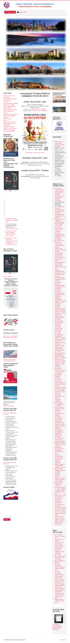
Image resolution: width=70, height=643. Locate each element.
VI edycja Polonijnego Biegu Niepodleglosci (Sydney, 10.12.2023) (60, 310)
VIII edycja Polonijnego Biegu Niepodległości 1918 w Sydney (60, 215)
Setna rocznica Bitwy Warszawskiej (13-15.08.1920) (60, 557)
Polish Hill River (7, 119)
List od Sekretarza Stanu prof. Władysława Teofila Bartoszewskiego (60, 209)
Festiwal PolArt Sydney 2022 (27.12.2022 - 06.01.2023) (58, 331)
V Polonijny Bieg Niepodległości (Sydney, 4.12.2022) (60, 336)
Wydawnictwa (10, 406)
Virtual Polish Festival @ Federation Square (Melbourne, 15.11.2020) (59, 551)
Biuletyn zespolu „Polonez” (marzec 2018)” (59, 600)
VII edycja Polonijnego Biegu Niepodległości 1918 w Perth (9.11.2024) (60, 272)
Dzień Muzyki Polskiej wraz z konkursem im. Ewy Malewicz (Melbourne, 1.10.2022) (60, 382)
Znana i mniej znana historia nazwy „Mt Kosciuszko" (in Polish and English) (60, 581)
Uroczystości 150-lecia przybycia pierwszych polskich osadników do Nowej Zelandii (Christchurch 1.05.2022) (60, 441)
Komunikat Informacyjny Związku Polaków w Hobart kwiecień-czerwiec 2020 (60, 575)
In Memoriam (6, 125)
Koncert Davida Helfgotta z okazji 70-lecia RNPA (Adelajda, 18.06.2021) (60, 472)
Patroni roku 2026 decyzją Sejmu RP (9, 413)
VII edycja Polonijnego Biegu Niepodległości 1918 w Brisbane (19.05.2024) (60, 287)
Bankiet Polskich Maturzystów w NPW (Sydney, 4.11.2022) (60, 360)
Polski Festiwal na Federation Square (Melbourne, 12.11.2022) (59, 409)
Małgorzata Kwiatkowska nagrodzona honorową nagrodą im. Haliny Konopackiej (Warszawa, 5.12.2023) (60, 302)
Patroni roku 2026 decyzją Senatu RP (9, 463)
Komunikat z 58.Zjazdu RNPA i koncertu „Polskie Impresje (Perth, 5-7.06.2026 (59, 191)
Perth (12, 228)
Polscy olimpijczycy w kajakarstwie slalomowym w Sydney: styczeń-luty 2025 (60, 265)
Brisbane (8, 228)
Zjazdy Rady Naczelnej (9, 123)
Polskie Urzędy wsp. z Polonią (9, 111)
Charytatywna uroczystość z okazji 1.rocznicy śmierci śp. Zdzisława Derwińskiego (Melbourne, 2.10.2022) (60, 373)
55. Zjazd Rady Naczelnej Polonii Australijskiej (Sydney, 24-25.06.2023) (59, 324)
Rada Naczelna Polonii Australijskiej (9, 96)
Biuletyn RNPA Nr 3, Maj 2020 (60, 561)
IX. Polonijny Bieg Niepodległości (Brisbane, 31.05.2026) (59, 198)
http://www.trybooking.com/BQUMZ (37, 109)
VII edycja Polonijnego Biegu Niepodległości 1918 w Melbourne (60, 294)
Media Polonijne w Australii (10, 122)
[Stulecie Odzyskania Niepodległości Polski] (10, 376)
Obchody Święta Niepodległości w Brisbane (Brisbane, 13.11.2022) (60, 349)
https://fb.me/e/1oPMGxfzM (40, 110)
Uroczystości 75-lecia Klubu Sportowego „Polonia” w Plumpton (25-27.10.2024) (11, 233)
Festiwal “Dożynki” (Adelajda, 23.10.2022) (59, 414)
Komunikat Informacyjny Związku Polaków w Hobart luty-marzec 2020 (60, 567)
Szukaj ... (7, 519)
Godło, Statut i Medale (9, 105)
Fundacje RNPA (7, 108)
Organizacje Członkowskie (10, 99)
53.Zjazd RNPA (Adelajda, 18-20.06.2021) (58, 484)
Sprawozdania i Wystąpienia (10, 114)
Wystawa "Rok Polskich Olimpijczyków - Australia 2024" (12, 220)
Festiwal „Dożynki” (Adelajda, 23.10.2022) (59, 365)
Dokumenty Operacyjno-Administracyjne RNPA (9, 130)
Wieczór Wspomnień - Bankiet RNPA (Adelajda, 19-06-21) (60, 465)
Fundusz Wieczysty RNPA (10, 109)
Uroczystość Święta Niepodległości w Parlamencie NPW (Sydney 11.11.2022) (60, 355)
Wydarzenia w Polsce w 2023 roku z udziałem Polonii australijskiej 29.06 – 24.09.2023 (60, 316)
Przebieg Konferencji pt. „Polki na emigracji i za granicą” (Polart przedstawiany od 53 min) (60, 490)
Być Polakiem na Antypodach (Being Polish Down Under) (10, 336)
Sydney (16, 228)
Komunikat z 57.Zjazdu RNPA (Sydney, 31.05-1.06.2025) (59, 229)
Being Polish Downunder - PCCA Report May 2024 (9, 360)
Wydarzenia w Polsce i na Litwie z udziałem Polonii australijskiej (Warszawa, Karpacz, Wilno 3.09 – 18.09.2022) (60, 391)
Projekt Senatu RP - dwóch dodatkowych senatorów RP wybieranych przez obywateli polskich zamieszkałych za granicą (60, 593)
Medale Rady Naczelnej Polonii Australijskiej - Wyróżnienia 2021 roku (59, 450)
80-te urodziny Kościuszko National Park (60, 536)
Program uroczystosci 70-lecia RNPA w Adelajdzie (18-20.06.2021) (60, 479)
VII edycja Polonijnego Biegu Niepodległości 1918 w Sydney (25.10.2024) (60, 279)
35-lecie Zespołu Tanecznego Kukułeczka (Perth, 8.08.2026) (59, 144)
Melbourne (11, 227)
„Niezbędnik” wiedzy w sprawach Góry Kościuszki (10, 127)
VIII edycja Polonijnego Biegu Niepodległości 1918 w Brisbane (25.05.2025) (60, 236)
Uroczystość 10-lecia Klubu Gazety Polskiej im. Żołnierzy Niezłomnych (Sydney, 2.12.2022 (60, 342)
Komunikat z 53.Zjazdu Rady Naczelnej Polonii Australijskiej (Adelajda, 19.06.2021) (59, 458)
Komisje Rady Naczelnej (9, 106)
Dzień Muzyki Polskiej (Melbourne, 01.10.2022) (60, 404)
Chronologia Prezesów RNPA (10, 103)
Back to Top (64, 640)
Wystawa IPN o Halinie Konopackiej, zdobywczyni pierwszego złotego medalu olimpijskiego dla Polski (12, 241)
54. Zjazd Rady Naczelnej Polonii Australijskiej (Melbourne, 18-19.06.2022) (59, 433)
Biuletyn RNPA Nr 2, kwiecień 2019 (60, 586)
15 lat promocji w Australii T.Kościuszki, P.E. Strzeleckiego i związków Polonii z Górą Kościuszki (59, 543)
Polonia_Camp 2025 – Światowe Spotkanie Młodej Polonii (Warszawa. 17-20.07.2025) (60, 222)
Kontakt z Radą (7, 100)
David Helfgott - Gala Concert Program (35, 152)
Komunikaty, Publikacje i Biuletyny (9, 116)
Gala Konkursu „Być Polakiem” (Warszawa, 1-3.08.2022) (60, 398)
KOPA (4, 120)
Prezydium (6, 102)
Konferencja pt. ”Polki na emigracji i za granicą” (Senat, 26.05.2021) (60, 497)
